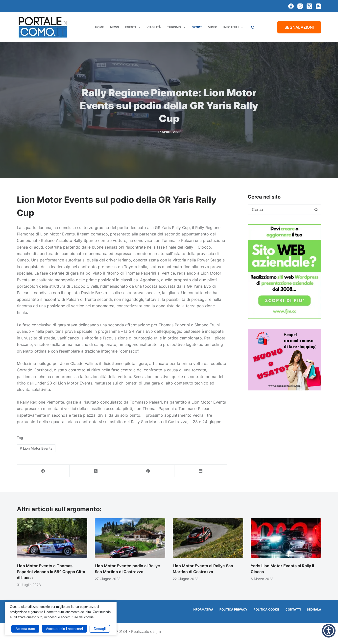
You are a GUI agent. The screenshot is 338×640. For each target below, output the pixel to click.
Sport (197, 27)
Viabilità (153, 27)
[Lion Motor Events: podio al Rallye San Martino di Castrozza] (130, 538)
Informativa (203, 609)
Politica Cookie (266, 609)
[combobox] (280, 209)
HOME (99, 27)
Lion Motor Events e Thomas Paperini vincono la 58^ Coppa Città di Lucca (51, 571)
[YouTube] (318, 6)
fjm (158, 631)
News (114, 27)
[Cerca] (252, 27)
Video (212, 27)
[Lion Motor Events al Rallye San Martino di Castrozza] (208, 538)
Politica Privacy (233, 609)
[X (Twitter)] (309, 6)
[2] (284, 359)
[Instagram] (300, 6)
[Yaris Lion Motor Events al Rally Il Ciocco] (286, 538)
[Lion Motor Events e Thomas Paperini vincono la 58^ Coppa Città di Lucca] (52, 538)
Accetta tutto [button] (25, 629)
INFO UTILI (231, 27)
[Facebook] (291, 6)
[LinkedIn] (200, 471)
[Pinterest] (148, 471)
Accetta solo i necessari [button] (64, 629)
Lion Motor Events (36, 448)
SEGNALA (314, 609)
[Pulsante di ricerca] (316, 209)
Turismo (174, 27)
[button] (329, 631)
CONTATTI (293, 609)
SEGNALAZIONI (299, 27)
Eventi (130, 27)
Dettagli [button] (100, 629)
